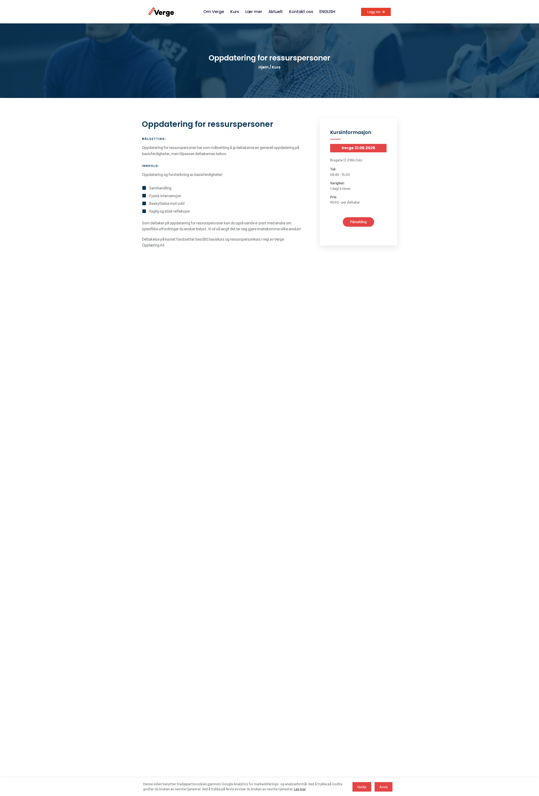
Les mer (300, 789)
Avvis (383, 786)
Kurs (234, 12)
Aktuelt (275, 12)
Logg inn (373, 12)
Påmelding (358, 222)
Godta (361, 786)
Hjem (264, 67)
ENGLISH (327, 12)
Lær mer (253, 12)
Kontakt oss (301, 12)
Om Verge (213, 12)
